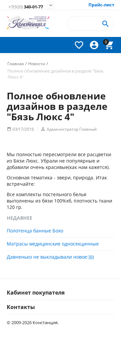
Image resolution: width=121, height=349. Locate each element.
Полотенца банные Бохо (35, 230)
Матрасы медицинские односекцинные (53, 244)
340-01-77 (25, 7)
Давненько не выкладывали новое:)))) (50, 257)
